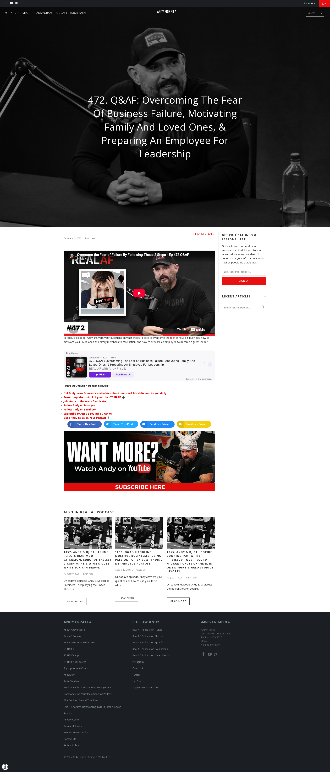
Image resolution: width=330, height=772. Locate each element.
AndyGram (44, 12)
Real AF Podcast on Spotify (147, 642)
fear (172, 337)
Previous (199, 234)
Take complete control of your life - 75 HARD (92, 397)
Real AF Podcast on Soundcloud (150, 649)
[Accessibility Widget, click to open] (5, 766)
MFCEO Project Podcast (77, 732)
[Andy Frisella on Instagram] (16, 3)
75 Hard (10, 12)
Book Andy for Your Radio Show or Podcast (88, 694)
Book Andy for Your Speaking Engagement (87, 687)
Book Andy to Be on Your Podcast (85, 417)
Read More (75, 601)
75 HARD (69, 649)
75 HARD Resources (75, 661)
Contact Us (70, 739)
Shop (27, 12)
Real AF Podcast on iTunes (147, 629)
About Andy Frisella (74, 629)
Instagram (138, 661)
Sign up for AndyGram (76, 668)
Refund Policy (71, 745)
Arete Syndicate (72, 681)
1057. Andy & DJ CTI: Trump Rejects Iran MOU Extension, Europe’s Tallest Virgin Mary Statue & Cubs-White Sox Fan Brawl (88, 559)
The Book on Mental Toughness (82, 700)
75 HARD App (71, 655)
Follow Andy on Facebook (80, 409)
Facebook (137, 668)
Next (210, 234)
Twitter (136, 674)
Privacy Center (72, 719)
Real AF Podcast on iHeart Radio (150, 655)
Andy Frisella (166, 11)
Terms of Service (73, 726)
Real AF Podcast (73, 636)
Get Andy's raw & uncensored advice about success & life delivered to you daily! (115, 393)
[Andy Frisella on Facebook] (5, 3)
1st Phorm (138, 681)
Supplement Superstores (146, 687)
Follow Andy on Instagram (80, 405)
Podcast (61, 12)
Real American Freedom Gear (80, 642)
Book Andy (78, 12)
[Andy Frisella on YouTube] (11, 3)
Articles (68, 713)
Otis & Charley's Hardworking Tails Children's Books (92, 706)
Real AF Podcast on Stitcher (147, 636)
